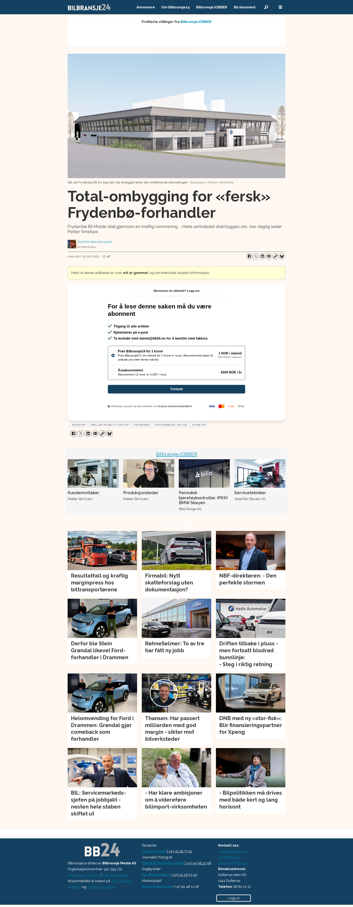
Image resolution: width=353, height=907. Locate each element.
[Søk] (266, 7)
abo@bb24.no (229, 857)
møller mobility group (110, 424)
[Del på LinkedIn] (262, 256)
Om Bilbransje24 (175, 7)
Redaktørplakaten (101, 887)
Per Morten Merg (156, 875)
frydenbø (142, 424)
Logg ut (234, 898)
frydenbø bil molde (171, 424)
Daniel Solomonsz (157, 887)
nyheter (199, 424)
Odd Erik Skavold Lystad (163, 863)
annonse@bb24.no (232, 863)
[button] (75, 480)
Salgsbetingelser (115, 875)
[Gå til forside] (89, 7)
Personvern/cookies (84, 875)
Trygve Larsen (154, 851)
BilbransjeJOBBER (211, 7)
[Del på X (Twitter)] (256, 256)
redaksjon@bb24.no (233, 851)
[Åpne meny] (280, 7)
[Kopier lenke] (275, 256)
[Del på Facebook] (249, 256)
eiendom (79, 424)
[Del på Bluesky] (282, 256)
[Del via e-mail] (269, 256)
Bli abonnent (245, 7)
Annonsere (145, 7)
